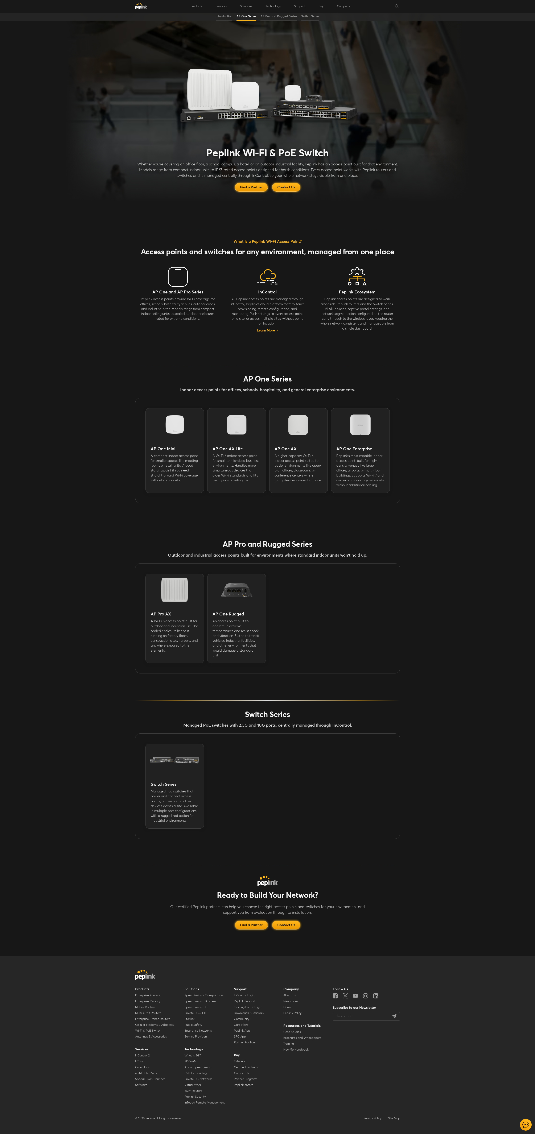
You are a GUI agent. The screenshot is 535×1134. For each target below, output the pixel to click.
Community (241, 1019)
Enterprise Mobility (147, 1001)
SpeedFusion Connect (150, 1079)
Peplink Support (244, 1001)
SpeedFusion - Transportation (205, 995)
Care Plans (142, 1067)
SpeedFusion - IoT (197, 1007)
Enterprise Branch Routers (152, 1019)
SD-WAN (190, 1061)
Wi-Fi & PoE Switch (148, 1030)
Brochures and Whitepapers (302, 1037)
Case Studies (292, 1032)
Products (142, 989)
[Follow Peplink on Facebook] (335, 995)
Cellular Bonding (196, 1073)
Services (141, 1049)
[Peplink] (141, 6)
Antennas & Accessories (151, 1036)
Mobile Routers (145, 1007)
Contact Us (241, 1073)
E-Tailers (239, 1061)
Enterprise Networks (198, 1030)
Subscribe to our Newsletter (354, 1007)
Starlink (189, 1019)
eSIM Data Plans (146, 1073)
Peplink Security (195, 1096)
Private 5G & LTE (196, 1013)
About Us (289, 995)
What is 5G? (193, 1055)
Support (240, 989)
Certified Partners (246, 1067)
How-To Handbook (296, 1049)
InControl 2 (142, 1055)
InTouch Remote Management (205, 1102)
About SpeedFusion (198, 1067)
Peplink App (242, 1030)
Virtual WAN (193, 1085)
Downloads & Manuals (249, 1013)
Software (141, 1085)
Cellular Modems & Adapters (154, 1024)
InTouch (140, 1061)
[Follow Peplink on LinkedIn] (375, 995)
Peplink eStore (243, 1085)
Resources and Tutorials (302, 1025)
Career (288, 1007)
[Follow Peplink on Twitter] (345, 995)
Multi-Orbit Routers (148, 1013)
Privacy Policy (372, 1118)
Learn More (266, 330)
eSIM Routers (193, 1090)
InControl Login (244, 995)
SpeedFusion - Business (200, 1001)
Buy (237, 1055)
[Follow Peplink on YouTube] (355, 995)
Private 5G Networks (198, 1079)
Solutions (192, 989)
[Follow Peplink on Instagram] (365, 995)
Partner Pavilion (244, 1042)
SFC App (240, 1036)
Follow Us (340, 989)
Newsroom (290, 1001)
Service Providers (196, 1036)
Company (343, 6)
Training (288, 1043)
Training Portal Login (247, 1007)
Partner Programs (245, 1079)
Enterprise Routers (147, 995)
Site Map (394, 1118)
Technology (194, 1049)
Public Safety (193, 1024)
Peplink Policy (292, 1013)
